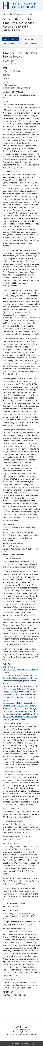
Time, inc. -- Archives (11, 669)
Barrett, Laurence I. (11, 686)
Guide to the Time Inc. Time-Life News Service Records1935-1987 (18, 24)
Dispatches (7, 678)
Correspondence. (29, 675)
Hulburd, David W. (27, 697)
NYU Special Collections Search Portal (17, 14)
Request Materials (27, 39)
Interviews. (34, 678)
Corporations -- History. (13, 703)
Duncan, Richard (17, 692)
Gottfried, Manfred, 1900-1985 (16, 694)
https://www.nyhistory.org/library (20, 1034)
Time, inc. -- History (29, 669)
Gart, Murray (30, 692)
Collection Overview (10, 39)
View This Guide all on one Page (15, 43)
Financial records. (21, 678)
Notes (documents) (11, 680)
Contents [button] (33, 43)
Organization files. (28, 680)
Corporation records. (12, 675)
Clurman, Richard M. (17, 689)
